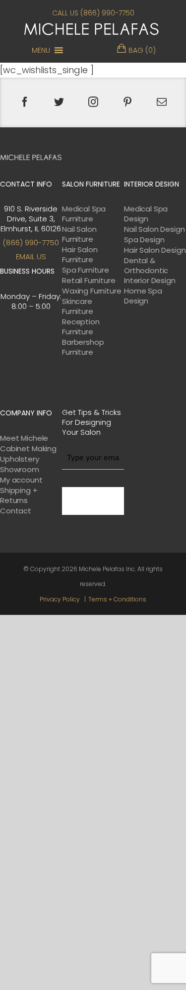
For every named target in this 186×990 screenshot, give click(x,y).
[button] (41, 50)
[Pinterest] (127, 102)
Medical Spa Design (146, 214)
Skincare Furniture (77, 306)
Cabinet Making (28, 449)
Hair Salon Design (155, 250)
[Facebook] (25, 102)
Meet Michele (24, 438)
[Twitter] (59, 102)
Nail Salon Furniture (79, 234)
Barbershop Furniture (83, 347)
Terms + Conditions (117, 599)
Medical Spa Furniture (84, 214)
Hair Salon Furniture (80, 255)
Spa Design (144, 240)
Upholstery (19, 459)
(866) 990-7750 (30, 242)
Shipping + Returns (19, 495)
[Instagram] (93, 102)
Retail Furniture (89, 281)
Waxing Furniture (92, 291)
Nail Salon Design (154, 229)
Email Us (31, 256)
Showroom (19, 470)
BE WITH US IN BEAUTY (93, 501)
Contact (15, 511)
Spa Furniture (85, 270)
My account (21, 480)
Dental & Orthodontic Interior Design (150, 271)
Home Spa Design (143, 296)
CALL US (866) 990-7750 (93, 13)
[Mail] (162, 102)
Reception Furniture (81, 327)
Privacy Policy (60, 599)
